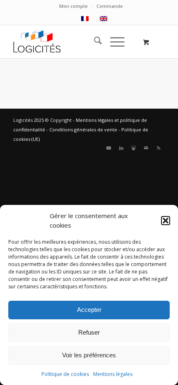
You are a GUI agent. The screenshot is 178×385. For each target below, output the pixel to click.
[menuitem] (73, 6)
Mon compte (73, 6)
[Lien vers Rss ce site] (158, 148)
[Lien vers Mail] (146, 148)
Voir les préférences (89, 355)
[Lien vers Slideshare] (133, 148)
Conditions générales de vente (83, 129)
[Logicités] (73, 41)
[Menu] (113, 41)
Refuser (89, 332)
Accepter (89, 309)
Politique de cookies (65, 374)
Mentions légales (112, 374)
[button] (165, 220)
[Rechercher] (94, 41)
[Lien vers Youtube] (109, 148)
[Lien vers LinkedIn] (121, 148)
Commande (109, 6)
